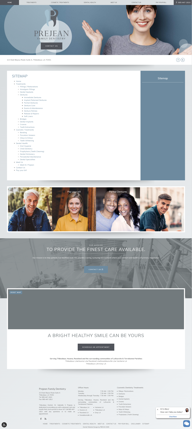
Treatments (31, 2)
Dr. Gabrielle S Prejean (63, 405)
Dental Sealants (26, 92)
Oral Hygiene (25, 146)
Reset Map (16, 292)
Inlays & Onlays (26, 138)
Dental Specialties (27, 159)
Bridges (23, 119)
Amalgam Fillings (27, 89)
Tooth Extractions (27, 127)
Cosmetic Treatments (60, 2)
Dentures (24, 95)
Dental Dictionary (27, 154)
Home (9, 2)
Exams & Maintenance (33, 108)
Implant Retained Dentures (35, 100)
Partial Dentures (31, 103)
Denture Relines (30, 111)
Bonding (23, 132)
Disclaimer (135, 424)
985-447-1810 (47, 397)
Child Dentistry (26, 149)
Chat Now (173, 416)
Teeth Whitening (27, 140)
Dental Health (90, 2)
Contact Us (136, 2)
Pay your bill (161, 2)
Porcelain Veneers (27, 135)
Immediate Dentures (32, 97)
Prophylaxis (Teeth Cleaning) (32, 151)
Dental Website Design (90, 427)
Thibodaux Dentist (46, 405)
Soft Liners (28, 116)
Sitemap (163, 78)
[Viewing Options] (4, 425)
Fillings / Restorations (29, 86)
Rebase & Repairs (31, 113)
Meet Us (114, 2)
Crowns (23, 124)
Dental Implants (26, 122)
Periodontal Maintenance (30, 157)
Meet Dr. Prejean (27, 165)
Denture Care (29, 105)
